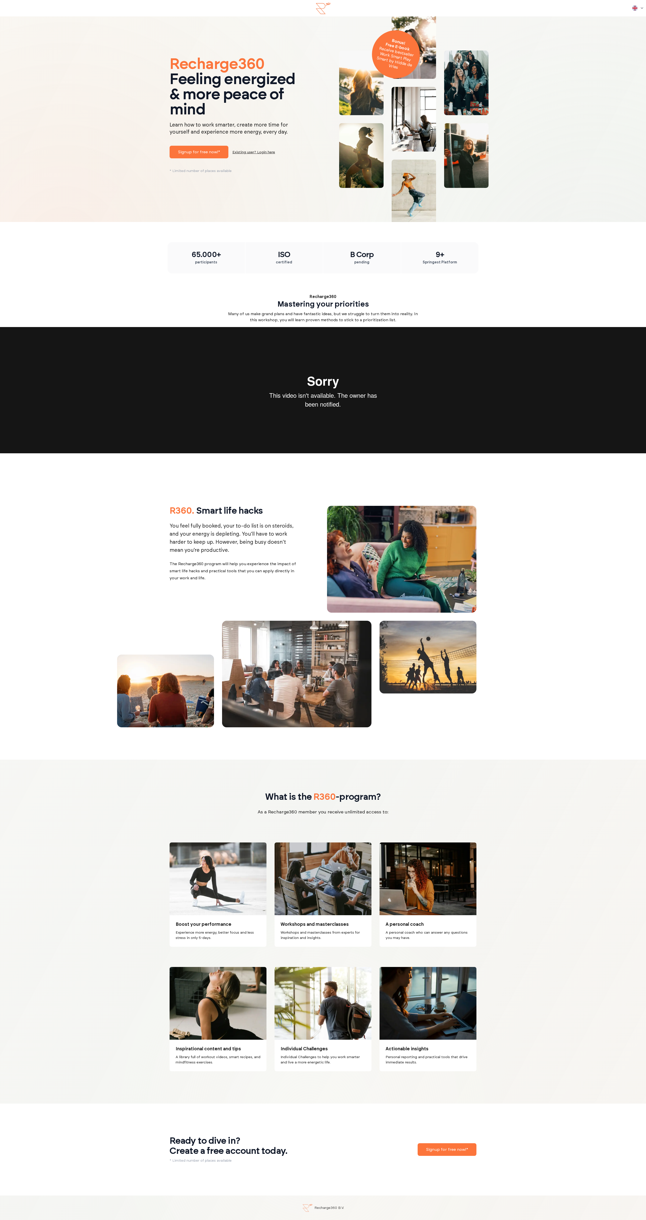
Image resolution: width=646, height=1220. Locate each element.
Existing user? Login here (253, 152)
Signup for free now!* (199, 152)
